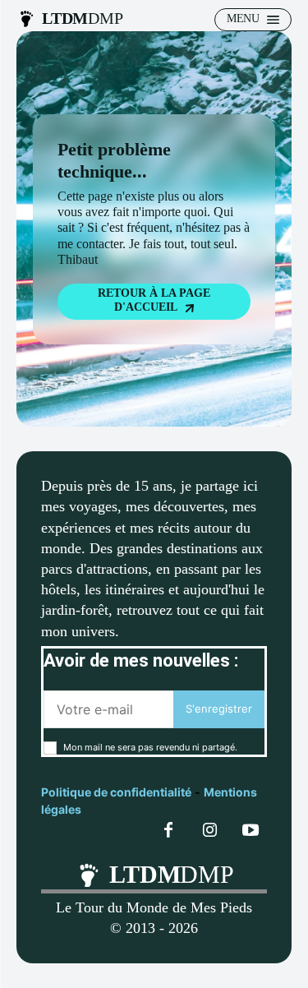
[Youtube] (250, 831)
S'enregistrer (219, 708)
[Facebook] (168, 831)
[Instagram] (209, 831)
